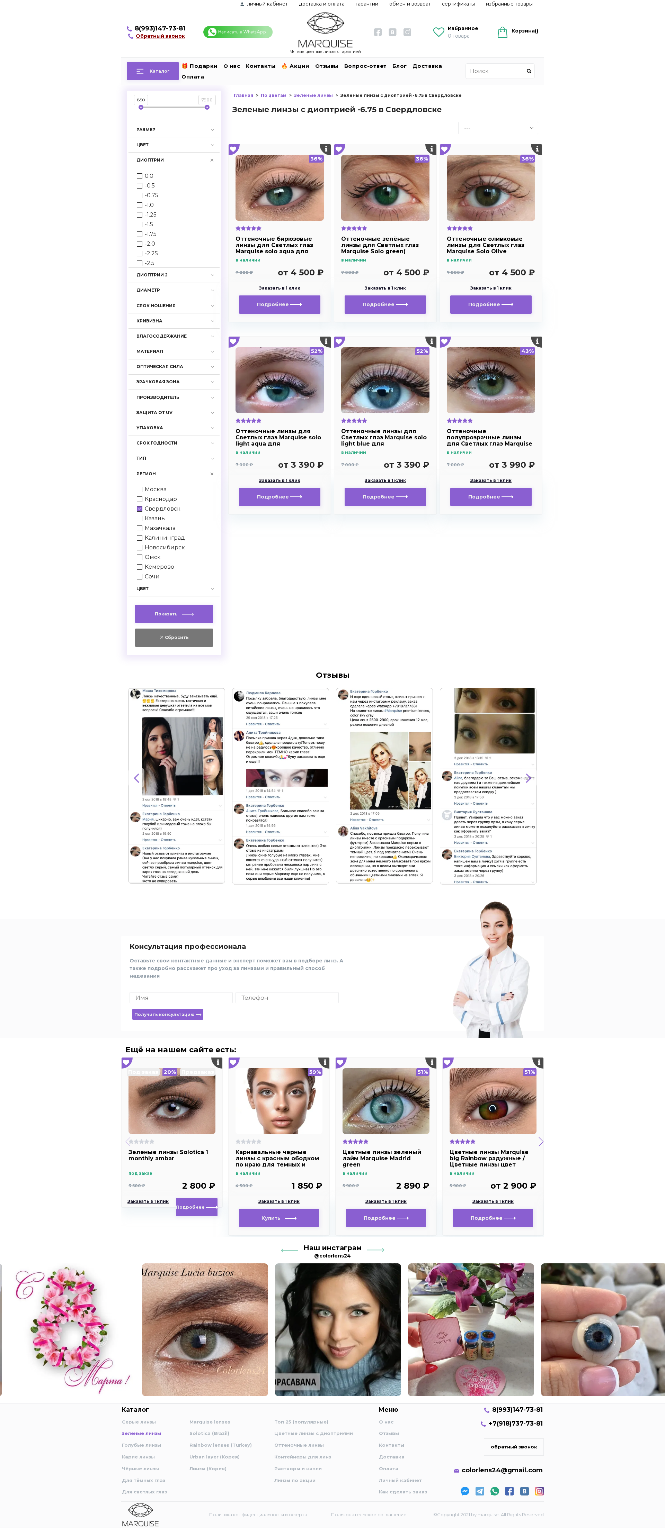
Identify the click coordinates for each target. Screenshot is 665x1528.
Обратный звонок (160, 36)
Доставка (427, 66)
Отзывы (327, 66)
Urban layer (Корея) (214, 1457)
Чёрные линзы (140, 1468)
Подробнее (273, 304)
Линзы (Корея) (208, 1468)
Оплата (192, 76)
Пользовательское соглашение (369, 1514)
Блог (399, 66)
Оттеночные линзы (299, 1445)
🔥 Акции (295, 66)
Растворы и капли (298, 1468)
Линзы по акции (295, 1480)
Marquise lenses (209, 1422)
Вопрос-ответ (365, 66)
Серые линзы (139, 1422)
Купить (273, 1218)
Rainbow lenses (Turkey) (220, 1445)
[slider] (141, 107)
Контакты (261, 66)
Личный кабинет (400, 1480)
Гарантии (367, 4)
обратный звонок (514, 1446)
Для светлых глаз (144, 1491)
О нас (231, 66)
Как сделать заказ (403, 1491)
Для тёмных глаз (143, 1480)
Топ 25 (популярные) (301, 1422)
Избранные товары (509, 4)
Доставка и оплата (322, 4)
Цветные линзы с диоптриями (313, 1433)
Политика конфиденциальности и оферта (258, 1514)
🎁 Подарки (199, 66)
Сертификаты (458, 4)
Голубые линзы (141, 1445)
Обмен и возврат (410, 4)
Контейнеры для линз (302, 1457)
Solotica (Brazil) (209, 1433)
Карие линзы (138, 1457)
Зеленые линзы (141, 1433)
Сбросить (176, 637)
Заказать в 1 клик (279, 288)
